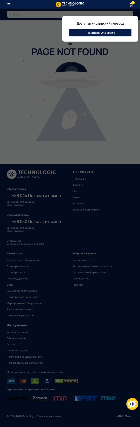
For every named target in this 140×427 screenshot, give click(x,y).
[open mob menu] (9, 5)
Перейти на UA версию (100, 33)
